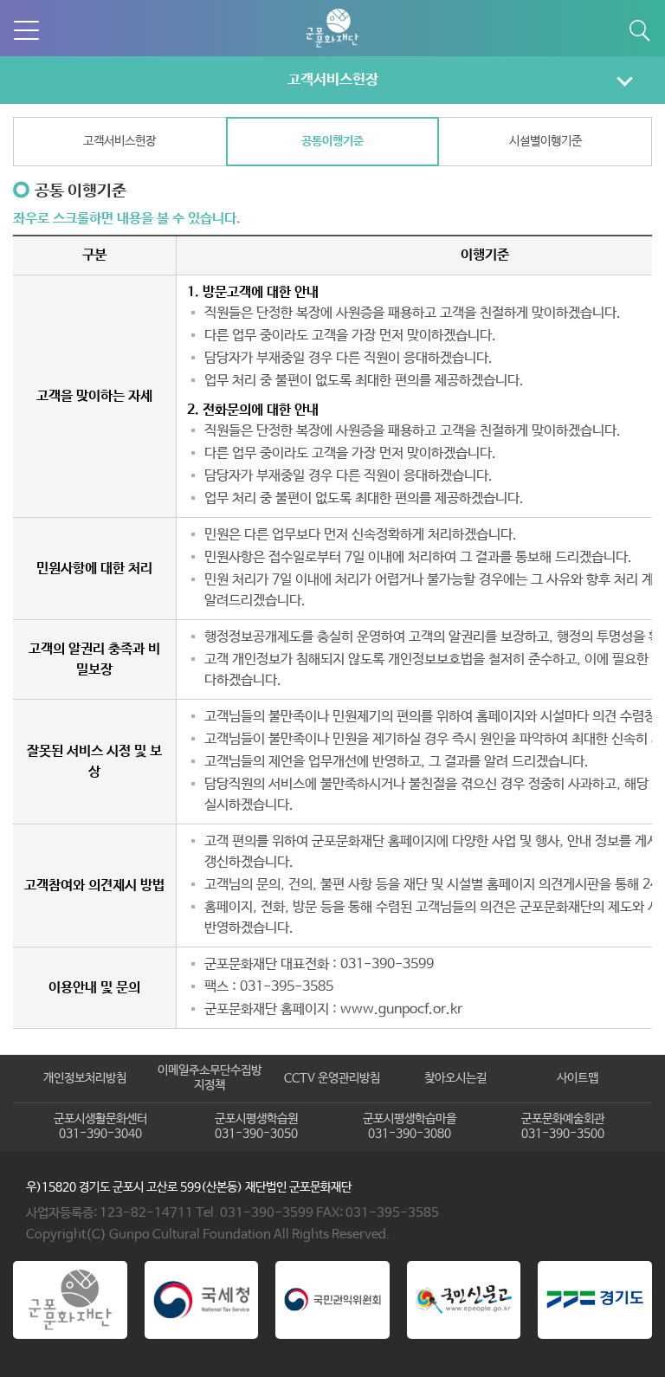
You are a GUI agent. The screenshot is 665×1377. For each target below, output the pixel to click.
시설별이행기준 (545, 141)
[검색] (639, 30)
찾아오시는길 (455, 1078)
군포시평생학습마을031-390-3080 (409, 1126)
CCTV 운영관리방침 (332, 1078)
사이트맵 (577, 1078)
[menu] (26, 30)
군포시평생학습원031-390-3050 (256, 1126)
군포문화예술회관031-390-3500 (562, 1126)
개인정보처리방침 (84, 1078)
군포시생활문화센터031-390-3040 (100, 1126)
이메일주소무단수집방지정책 (209, 1078)
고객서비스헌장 (332, 79)
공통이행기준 (332, 141)
